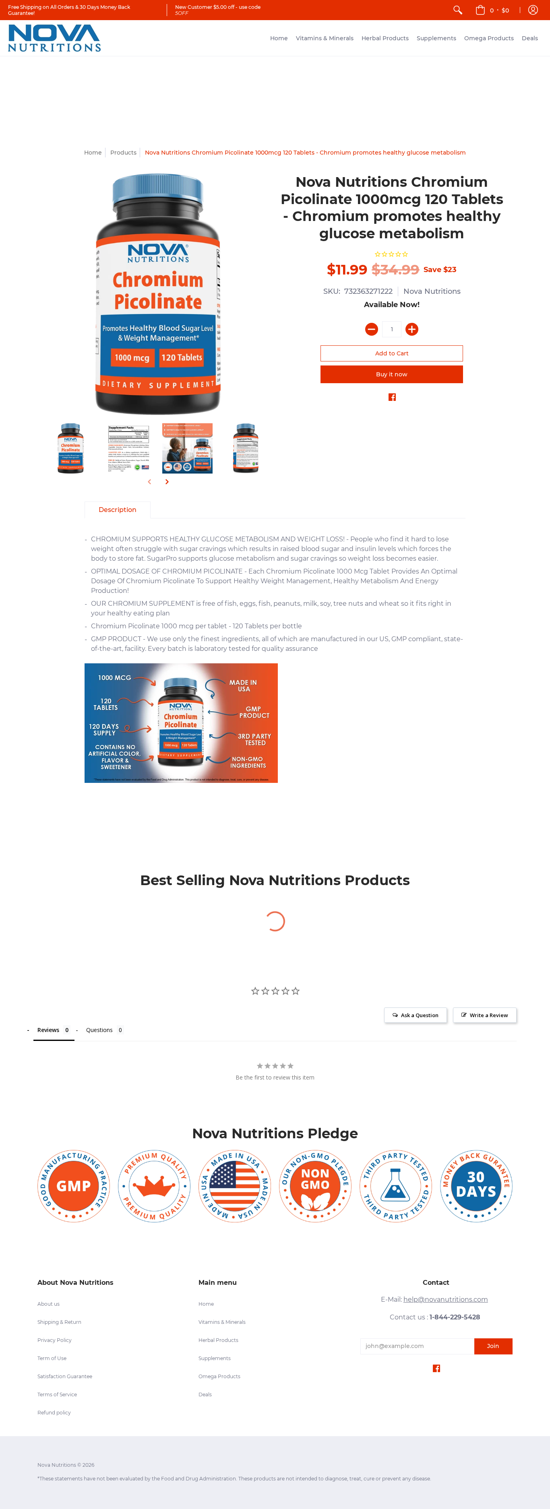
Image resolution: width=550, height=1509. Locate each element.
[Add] (411, 329)
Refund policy (54, 1413)
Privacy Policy (54, 1340)
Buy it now (391, 374)
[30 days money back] (476, 1186)
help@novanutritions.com (445, 1299)
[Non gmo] (315, 1186)
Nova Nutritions (432, 291)
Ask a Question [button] (419, 1015)
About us (48, 1304)
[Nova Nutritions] (54, 38)
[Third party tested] (396, 1186)
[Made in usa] (234, 1186)
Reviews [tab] (48, 1030)
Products (123, 152)
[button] (492, 10)
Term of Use (51, 1358)
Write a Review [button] (489, 1015)
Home (93, 152)
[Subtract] (371, 329)
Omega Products (219, 1376)
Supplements (214, 1358)
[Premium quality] (154, 1186)
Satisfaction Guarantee (64, 1376)
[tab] (118, 510)
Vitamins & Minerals (222, 1322)
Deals (205, 1394)
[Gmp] (73, 1186)
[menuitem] (457, 10)
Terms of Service (57, 1394)
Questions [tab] (99, 1030)
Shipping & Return (59, 1322)
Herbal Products (218, 1340)
